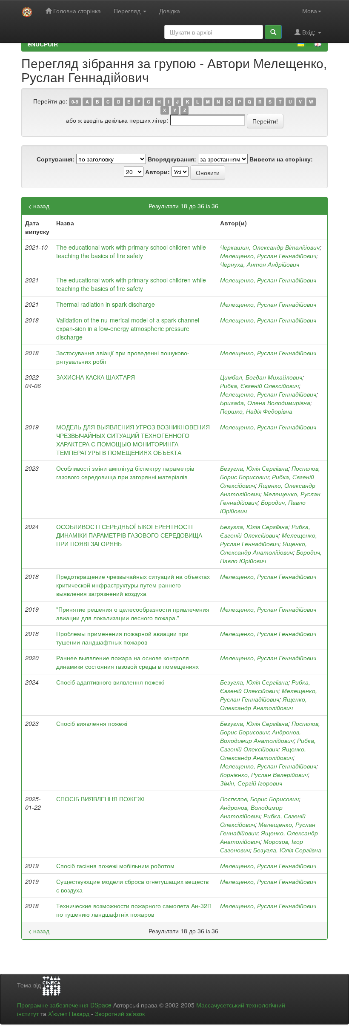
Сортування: (55, 159)
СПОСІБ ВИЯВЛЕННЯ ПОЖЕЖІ (100, 798)
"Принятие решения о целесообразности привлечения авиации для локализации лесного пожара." (132, 613)
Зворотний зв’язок (120, 1013)
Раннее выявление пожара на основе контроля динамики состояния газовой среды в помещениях (127, 661)
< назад (38, 205)
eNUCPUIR (43, 44)
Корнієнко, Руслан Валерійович (264, 774)
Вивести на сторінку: (281, 159)
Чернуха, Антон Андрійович (259, 264)
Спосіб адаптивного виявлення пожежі (110, 682)
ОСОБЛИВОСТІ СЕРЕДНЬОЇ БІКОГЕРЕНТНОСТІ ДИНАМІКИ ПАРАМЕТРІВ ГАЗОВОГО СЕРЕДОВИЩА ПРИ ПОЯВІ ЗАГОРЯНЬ (129, 535)
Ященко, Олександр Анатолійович (263, 547)
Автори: (157, 171)
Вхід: (308, 32)
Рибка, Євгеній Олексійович (259, 385)
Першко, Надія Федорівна (256, 411)
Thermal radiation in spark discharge (105, 304)
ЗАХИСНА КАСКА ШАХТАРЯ (95, 377)
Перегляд (128, 10)
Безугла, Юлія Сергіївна (254, 468)
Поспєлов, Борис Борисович (259, 798)
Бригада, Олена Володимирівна (265, 402)
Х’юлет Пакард (68, 1013)
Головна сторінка (76, 10)
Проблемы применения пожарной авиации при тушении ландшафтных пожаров (122, 637)
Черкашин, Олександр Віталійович (270, 247)
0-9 (75, 101)
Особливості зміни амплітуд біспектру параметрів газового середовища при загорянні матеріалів (125, 472)
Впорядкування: (172, 159)
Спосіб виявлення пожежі (91, 723)
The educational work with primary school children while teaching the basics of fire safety (131, 251)
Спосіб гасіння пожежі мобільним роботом (115, 865)
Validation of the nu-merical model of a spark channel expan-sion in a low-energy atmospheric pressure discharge (127, 328)
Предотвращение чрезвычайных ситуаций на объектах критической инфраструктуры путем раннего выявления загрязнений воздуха (133, 585)
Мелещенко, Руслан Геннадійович (268, 255)
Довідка (169, 10)
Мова (309, 10)
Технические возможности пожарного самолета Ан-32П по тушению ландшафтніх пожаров (134, 909)
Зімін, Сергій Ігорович (251, 783)
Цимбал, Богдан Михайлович (261, 377)
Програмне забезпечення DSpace (64, 1005)
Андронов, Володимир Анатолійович (260, 736)
